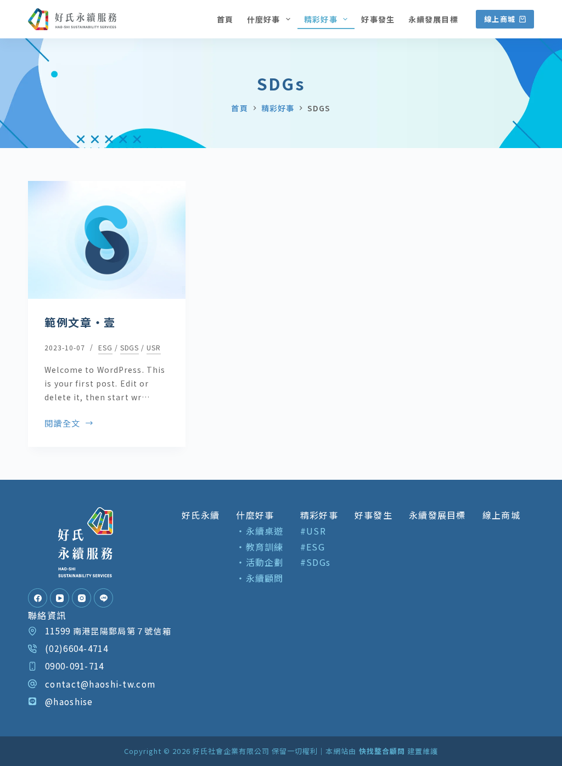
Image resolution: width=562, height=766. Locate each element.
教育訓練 (265, 546)
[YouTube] (59, 598)
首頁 (225, 19)
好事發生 (377, 19)
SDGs (129, 347)
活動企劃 (265, 562)
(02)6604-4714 (76, 648)
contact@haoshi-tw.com (100, 684)
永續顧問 (265, 578)
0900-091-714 (74, 666)
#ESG (312, 546)
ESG (105, 347)
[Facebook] (37, 598)
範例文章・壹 (80, 322)
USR (154, 347)
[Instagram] (81, 598)
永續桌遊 (265, 530)
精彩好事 (320, 19)
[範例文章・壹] (107, 240)
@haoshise (69, 701)
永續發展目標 (433, 19)
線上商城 (499, 19)
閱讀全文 (62, 423)
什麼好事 (263, 19)
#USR (313, 530)
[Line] (103, 598)
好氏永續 (201, 514)
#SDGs (315, 562)
